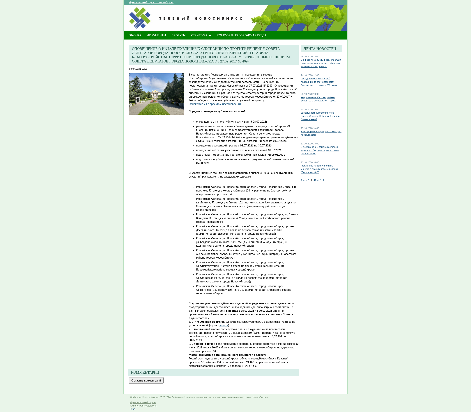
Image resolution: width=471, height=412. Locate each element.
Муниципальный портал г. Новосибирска (151, 2)
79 (307, 180)
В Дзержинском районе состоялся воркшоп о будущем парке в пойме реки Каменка (320, 150)
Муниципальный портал (143, 402)
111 (322, 180)
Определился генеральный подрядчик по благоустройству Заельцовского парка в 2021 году (319, 82)
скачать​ (223, 325)
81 (315, 180)
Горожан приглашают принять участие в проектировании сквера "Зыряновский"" (319, 169)
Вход (132, 409)
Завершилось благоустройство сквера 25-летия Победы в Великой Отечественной (320, 116)
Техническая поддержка (143, 405)
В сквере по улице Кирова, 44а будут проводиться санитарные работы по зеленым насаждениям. (321, 63)
